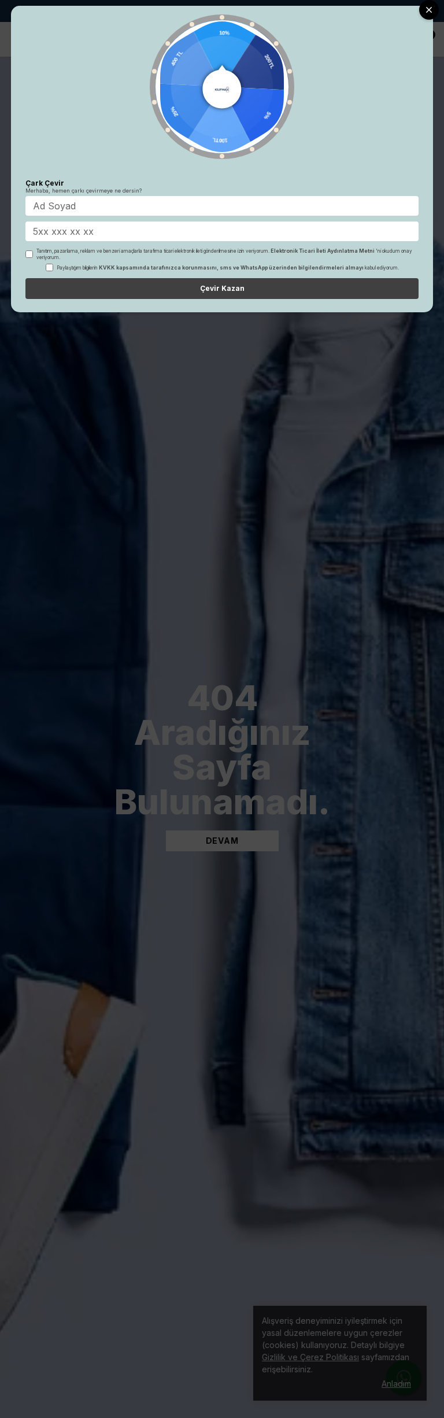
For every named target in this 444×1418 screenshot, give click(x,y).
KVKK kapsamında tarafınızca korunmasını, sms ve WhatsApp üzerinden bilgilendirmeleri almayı (231, 267)
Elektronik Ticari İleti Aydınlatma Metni (323, 251)
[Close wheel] (429, 10)
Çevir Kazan (222, 288)
